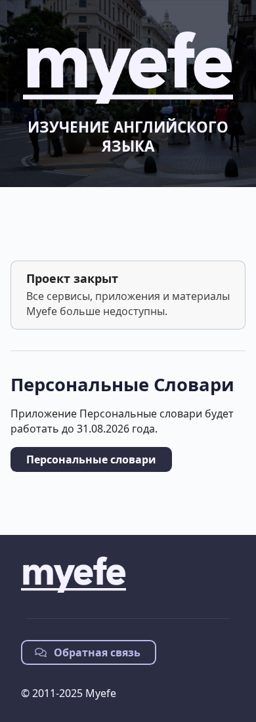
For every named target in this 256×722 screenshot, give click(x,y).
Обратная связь (95, 652)
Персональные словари (91, 459)
